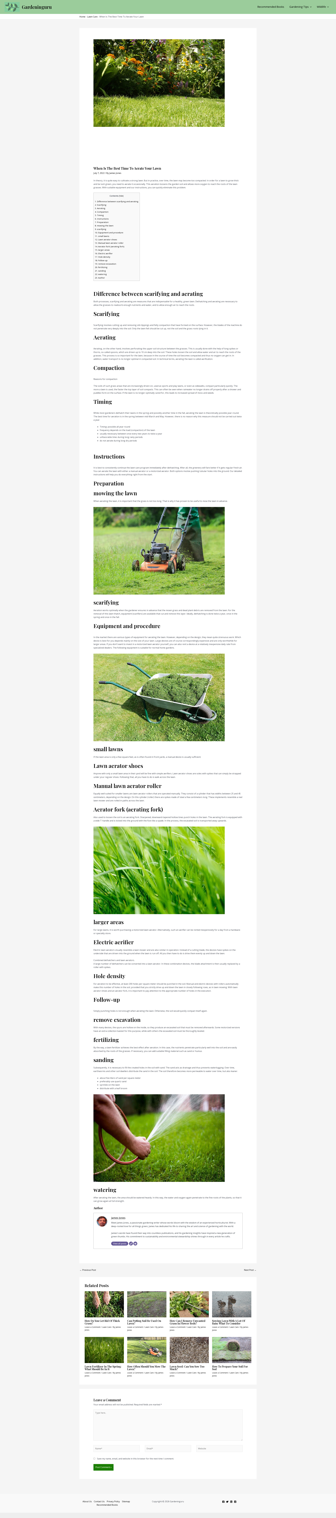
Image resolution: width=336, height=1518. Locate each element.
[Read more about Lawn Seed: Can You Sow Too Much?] (189, 1349)
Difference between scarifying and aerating (116, 201)
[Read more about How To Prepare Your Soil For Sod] (231, 1349)
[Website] (131, 1244)
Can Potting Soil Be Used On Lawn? (144, 1322)
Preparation (102, 222)
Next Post (250, 1270)
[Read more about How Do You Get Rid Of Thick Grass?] (104, 1304)
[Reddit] (235, 1502)
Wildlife (321, 7)
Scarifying (100, 205)
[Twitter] (227, 1502)
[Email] (135, 1244)
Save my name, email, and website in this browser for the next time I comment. (135, 1458)
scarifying (100, 229)
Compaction (101, 211)
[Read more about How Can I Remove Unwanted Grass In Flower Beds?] (189, 1304)
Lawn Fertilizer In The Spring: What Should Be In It (103, 1368)
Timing (99, 215)
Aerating (100, 208)
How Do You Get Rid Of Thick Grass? (102, 1322)
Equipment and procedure (109, 232)
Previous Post (88, 1270)
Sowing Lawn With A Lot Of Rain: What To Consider (228, 1322)
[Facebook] (223, 1502)
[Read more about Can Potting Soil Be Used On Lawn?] (146, 1304)
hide (121, 196)
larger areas (102, 250)
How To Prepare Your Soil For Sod (230, 1368)
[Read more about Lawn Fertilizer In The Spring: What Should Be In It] (104, 1349)
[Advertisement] (168, 146)
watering (101, 274)
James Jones (118, 1218)
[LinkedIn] (231, 1502)
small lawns (102, 236)
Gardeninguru (37, 7)
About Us (87, 1501)
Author (100, 277)
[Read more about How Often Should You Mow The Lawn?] (146, 1349)
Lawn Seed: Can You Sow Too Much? (187, 1368)
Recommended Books (270, 7)
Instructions (102, 218)
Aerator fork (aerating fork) (109, 246)
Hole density (102, 257)
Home (82, 16)
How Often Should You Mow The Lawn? (146, 1368)
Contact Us (99, 1501)
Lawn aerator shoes (106, 239)
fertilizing (101, 267)
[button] (310, 7)
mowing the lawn (104, 225)
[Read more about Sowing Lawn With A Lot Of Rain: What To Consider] (231, 1304)
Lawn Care (92, 16)
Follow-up (101, 260)
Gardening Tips (299, 7)
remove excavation (105, 263)
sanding (100, 270)
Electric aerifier (104, 253)
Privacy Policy (113, 1501)
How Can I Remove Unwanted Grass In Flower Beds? (187, 1322)
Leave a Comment (92, 1327)
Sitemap (126, 1501)
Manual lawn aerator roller (109, 243)
